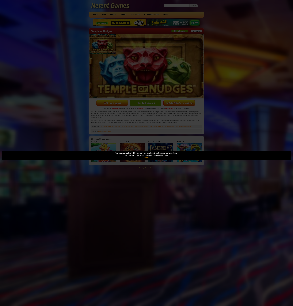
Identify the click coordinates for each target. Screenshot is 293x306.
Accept (146, 157)
